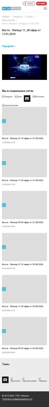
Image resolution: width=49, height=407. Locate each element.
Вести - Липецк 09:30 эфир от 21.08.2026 (22, 222)
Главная (5, 16)
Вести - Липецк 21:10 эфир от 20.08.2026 (22, 264)
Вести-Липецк (8, 20)
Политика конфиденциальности (17, 399)
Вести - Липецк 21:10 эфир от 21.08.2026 (22, 138)
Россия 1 (30, 16)
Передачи (17, 16)
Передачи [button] (7, 46)
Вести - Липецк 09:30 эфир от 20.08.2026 (22, 348)
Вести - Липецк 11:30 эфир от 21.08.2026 (22, 180)
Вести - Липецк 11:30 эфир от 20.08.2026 (22, 306)
